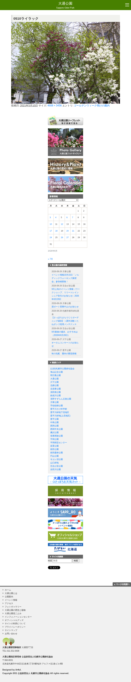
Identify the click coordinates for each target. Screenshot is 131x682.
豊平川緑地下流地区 (59, 412)
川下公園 (54, 382)
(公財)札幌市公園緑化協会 (62, 368)
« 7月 (50, 259)
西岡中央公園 (56, 429)
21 (73, 231)
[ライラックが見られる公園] (65, 502)
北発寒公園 (55, 389)
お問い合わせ (11, 633)
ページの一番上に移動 (122, 584)
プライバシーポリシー (15, 627)
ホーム (8, 590)
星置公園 (54, 446)
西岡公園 (54, 426)
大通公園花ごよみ (13, 613)
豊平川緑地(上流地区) (60, 415)
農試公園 (54, 432)
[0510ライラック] (65, 63)
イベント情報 (11, 600)
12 (62, 224)
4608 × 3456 (54, 105)
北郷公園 (54, 385)
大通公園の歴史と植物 (15, 610)
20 (67, 231)
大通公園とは (11, 593)
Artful (18, 670)
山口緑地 (54, 462)
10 (51, 224)
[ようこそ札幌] (65, 513)
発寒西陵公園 (56, 436)
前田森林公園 (56, 452)
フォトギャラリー (13, 607)
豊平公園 (54, 419)
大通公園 (65, 5)
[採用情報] (65, 491)
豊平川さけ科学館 (58, 409)
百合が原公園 (56, 466)
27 (67, 237)
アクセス (9, 603)
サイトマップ (11, 630)
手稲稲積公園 (56, 405)
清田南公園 (55, 392)
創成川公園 (55, 395)
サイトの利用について (15, 623)
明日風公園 (55, 375)
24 (51, 237)
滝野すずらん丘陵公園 (60, 399)
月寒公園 (54, 402)
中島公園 (54, 422)
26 (62, 237)
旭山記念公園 (56, 372)
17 (51, 231)
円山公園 (54, 456)
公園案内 (9, 596)
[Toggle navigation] (127, 5)
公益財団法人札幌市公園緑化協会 (37, 656)
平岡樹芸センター (58, 442)
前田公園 (54, 449)
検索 (50, 560)
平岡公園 (54, 439)
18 (56, 231)
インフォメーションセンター (18, 617)
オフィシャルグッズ (14, 620)
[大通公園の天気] (65, 479)
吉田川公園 (55, 469)
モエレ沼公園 (56, 459)
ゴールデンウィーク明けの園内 (92, 105)
